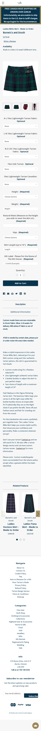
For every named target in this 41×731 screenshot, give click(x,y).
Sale (20, 648)
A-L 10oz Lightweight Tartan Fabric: (20, 119)
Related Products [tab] (20, 485)
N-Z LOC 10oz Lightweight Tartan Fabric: (20, 150)
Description (20, 304)
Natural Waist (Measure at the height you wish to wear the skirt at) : (20, 218)
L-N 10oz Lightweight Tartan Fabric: (20, 135)
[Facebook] (4, 294)
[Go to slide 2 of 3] (20, 539)
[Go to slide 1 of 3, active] (17, 539)
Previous (3, 513)
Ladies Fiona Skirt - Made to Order (30, 526)
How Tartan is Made (20, 582)
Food (20, 627)
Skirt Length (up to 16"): (20, 245)
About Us (20, 568)
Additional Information (20, 312)
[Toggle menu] (3, 3)
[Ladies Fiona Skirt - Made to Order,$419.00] (30, 503)
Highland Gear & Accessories (20, 621)
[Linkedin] (21, 294)
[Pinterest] (25, 294)
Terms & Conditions (20, 594)
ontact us (21, 448)
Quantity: (20, 270)
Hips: (20, 232)
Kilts (20, 636)
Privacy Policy (20, 585)
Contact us (26, 439)
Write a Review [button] (10, 41)
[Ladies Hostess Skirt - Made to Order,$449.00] (11, 503)
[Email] (8, 294)
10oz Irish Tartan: (20, 164)
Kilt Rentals (20, 639)
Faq (20, 576)
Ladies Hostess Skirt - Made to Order (11, 526)
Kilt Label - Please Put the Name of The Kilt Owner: (20, 257)
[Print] (12, 294)
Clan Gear (20, 610)
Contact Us (20, 570)
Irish (20, 630)
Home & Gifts (20, 624)
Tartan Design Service (20, 591)
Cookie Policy (20, 573)
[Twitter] (16, 294)
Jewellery (20, 633)
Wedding (20, 645)
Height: (21, 191)
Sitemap (20, 597)
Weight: (20, 204)
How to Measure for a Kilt (20, 579)
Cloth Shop (20, 613)
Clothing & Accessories (20, 616)
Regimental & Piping (20, 642)
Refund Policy (20, 588)
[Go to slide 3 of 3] (24, 539)
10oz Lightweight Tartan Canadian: (20, 178)
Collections (20, 619)
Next (38, 513)
